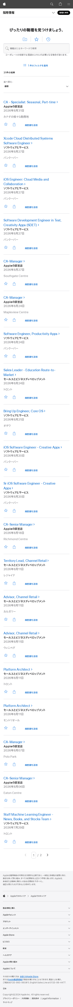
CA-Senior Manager (18, 524)
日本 (4, 988)
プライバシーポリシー (11, 998)
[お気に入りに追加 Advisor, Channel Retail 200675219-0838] (6, 619)
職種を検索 (63, 12)
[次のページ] (47, 855)
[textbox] (36, 48)
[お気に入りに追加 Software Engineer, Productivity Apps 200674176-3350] (6, 356)
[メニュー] (68, 4)
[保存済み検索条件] (25, 39)
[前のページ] (26, 855)
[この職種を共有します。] (14, 124)
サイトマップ (7, 1002)
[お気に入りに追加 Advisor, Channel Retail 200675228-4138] (6, 655)
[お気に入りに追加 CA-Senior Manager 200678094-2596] (6, 546)
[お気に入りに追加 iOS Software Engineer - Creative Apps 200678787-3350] (6, 469)
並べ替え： (8, 81)
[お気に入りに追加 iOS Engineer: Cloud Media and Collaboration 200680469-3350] (6, 206)
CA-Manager (13, 261)
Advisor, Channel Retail (20, 597)
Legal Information (50, 998)
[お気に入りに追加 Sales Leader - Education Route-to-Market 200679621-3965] (6, 397)
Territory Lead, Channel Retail (25, 561)
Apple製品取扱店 (15, 979)
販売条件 (35, 998)
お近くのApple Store (29, 976)
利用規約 (25, 998)
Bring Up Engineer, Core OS (23, 411)
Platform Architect (17, 670)
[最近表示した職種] (48, 39)
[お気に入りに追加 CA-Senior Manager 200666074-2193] (6, 800)
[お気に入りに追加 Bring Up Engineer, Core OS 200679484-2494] (6, 433)
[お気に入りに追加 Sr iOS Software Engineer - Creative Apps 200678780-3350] (6, 510)
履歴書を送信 (31, 126)
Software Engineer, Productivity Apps (30, 334)
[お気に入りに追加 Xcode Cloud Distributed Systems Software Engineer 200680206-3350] (6, 165)
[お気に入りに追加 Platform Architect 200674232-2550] (6, 728)
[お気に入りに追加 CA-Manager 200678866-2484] (6, 320)
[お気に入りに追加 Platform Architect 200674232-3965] (6, 691)
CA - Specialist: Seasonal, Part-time (30, 102)
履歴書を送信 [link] (31, 167)
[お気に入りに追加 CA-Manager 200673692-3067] (6, 283)
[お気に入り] (36, 39)
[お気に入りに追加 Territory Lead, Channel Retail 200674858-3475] (6, 583)
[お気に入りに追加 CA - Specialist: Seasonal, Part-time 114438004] (6, 124)
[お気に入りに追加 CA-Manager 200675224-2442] (6, 764)
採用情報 (8, 13)
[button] (51, 4)
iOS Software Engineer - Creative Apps (32, 447)
